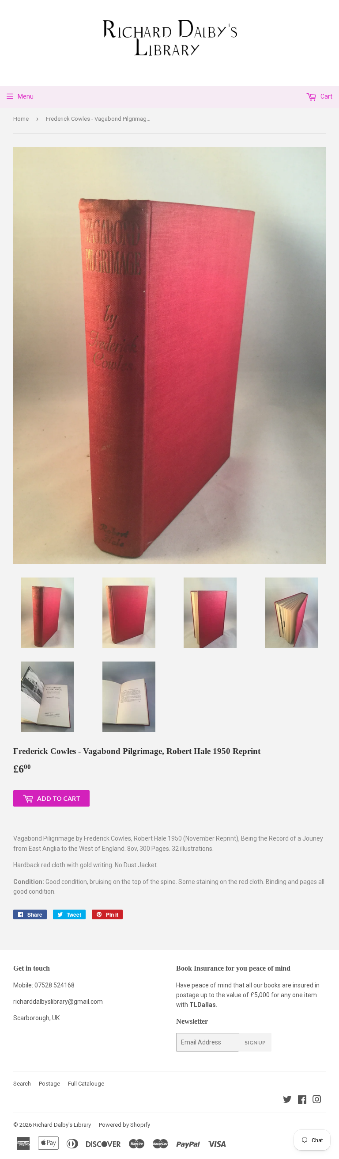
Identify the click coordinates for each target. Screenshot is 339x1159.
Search (22, 1083)
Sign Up (255, 1042)
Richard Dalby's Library (62, 1124)
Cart (325, 96)
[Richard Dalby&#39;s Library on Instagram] (317, 1100)
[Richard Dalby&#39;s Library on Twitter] (287, 1100)
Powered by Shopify (124, 1124)
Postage (49, 1083)
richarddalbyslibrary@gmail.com (58, 1001)
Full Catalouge (86, 1083)
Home (21, 118)
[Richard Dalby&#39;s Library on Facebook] (302, 1100)
